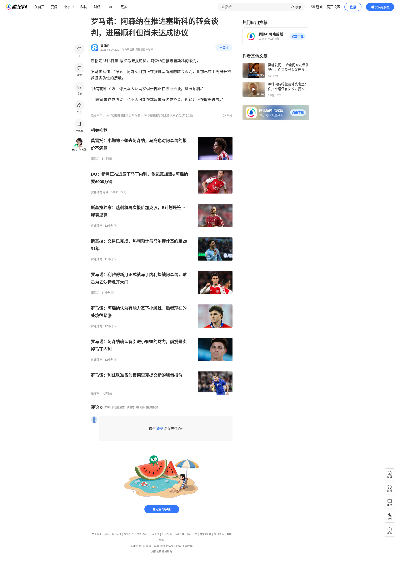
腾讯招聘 (180, 534)
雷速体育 (96, 225)
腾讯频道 (219, 534)
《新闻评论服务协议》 (147, 407)
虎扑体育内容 (99, 192)
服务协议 (129, 534)
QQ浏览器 (205, 534)
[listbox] (161, 261)
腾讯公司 (156, 551)
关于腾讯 (97, 534)
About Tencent (112, 534)
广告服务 (167, 534)
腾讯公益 (192, 534)
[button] (298, 36)
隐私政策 (141, 534)
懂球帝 (95, 158)
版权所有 (167, 551)
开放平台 (154, 534)
